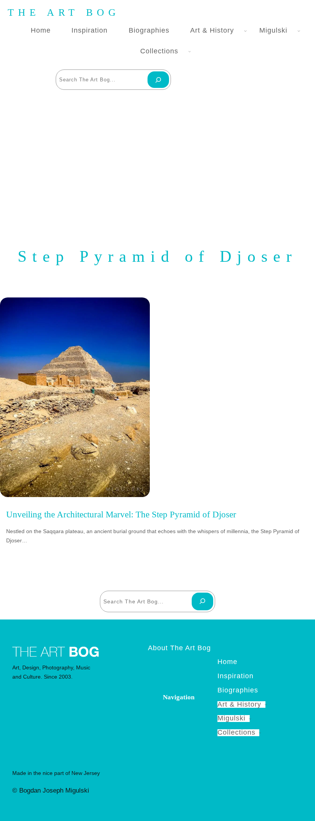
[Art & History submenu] (243, 30)
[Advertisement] (157, 164)
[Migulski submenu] (297, 30)
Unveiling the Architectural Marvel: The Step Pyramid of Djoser (121, 514)
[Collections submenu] (188, 51)
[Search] (158, 79)
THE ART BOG (64, 12)
